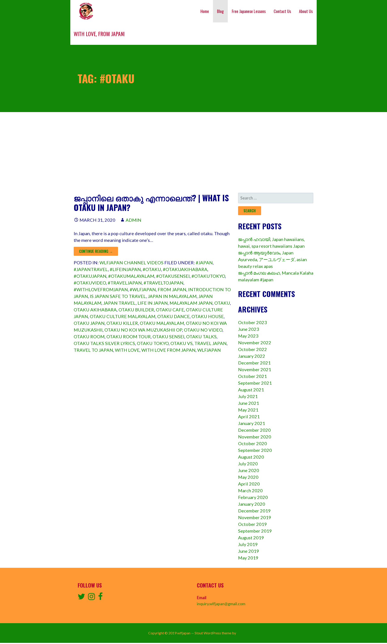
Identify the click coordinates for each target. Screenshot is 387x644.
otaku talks (201, 336)
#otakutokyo (208, 276)
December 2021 (254, 362)
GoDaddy (244, 633)
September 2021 (255, 383)
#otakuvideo (90, 282)
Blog (220, 11)
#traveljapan (125, 282)
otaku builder (136, 309)
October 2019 (252, 524)
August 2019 (251, 537)
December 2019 (254, 510)
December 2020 (254, 430)
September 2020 (255, 450)
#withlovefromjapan (101, 289)
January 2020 (251, 504)
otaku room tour (128, 336)
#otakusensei (173, 276)
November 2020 (254, 436)
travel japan (210, 343)
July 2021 (248, 396)
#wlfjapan (143, 289)
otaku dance (173, 316)
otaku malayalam (162, 323)
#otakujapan (90, 276)
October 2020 (252, 443)
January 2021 (251, 423)
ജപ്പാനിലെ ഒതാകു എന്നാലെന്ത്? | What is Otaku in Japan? (151, 202)
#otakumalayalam (131, 276)
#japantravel (91, 269)
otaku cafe (170, 309)
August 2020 (251, 457)
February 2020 (253, 497)
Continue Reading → (96, 251)
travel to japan (93, 350)
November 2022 (254, 342)
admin (133, 220)
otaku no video (203, 329)
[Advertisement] (193, 152)
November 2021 (254, 369)
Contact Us (282, 11)
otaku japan (89, 323)
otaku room (89, 336)
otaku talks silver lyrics (104, 343)
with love (127, 350)
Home (204, 11)
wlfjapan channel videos (131, 262)
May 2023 (248, 335)
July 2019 (248, 544)
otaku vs (181, 343)
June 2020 (248, 470)
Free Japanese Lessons (249, 11)
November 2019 (254, 517)
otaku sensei (168, 336)
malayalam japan (191, 303)
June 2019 (248, 551)
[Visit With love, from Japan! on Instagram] (91, 597)
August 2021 (251, 389)
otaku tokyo (153, 343)
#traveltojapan (163, 282)
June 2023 (248, 329)
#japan (204, 262)
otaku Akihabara (95, 309)
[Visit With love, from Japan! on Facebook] (100, 597)
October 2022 (252, 349)
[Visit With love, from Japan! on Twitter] (81, 597)
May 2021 (248, 409)
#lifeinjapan (125, 269)
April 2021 (249, 416)
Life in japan (153, 303)
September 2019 (255, 530)
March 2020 (250, 490)
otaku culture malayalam (122, 316)
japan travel (119, 303)
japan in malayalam (172, 296)
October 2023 (252, 322)
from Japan (172, 289)
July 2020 (248, 463)
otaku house (207, 316)
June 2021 (248, 403)
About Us (306, 11)
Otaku (222, 303)
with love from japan (168, 350)
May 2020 (248, 477)
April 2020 (249, 483)
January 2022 (251, 356)
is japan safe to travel (118, 296)
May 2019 (248, 557)
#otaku (152, 269)
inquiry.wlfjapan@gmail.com (221, 603)
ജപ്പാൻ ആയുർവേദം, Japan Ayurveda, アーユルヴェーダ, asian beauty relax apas (272, 259)
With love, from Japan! (99, 34)
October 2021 (252, 376)
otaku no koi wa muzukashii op (143, 329)
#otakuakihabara (185, 269)
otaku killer (122, 323)
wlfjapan (209, 350)
